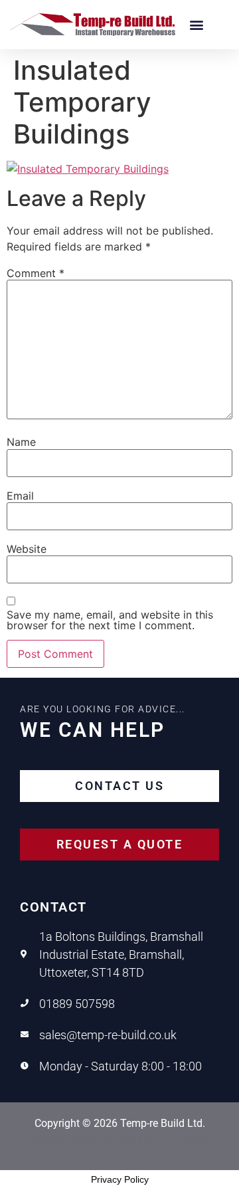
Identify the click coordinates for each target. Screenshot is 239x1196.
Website (26, 549)
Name (21, 442)
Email (20, 495)
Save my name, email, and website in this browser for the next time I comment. (110, 620)
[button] (196, 25)
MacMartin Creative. (164, 1139)
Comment (35, 273)
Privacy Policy (120, 1179)
